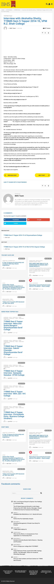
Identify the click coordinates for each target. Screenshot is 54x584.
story (39, 261)
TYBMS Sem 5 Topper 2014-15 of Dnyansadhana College (23, 235)
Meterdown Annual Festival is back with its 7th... (46, 572)
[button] (47, 4)
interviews (6, 318)
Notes (4, 283)
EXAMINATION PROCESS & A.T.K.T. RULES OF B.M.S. (28, 514)
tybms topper (7, 319)
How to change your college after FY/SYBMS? (26, 546)
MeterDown (35, 283)
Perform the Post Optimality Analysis (23, 518)
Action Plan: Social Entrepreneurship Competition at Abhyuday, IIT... (33, 572)
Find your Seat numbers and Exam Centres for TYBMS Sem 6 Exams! (28, 559)
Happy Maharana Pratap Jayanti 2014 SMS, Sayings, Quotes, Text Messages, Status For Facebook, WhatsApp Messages (28, 552)
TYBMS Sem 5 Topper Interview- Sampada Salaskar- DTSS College (14, 373)
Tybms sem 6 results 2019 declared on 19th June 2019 (13, 302)
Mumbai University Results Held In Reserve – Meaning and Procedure (28, 540)
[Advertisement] (15, 46)
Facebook (16, 219)
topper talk (11, 318)
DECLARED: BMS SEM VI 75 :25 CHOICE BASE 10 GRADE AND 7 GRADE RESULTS (38, 265)
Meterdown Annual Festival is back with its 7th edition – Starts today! (39, 285)
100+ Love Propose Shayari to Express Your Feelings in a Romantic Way (28, 502)
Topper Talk (8, 16)
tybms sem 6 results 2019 (8, 300)
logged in (13, 216)
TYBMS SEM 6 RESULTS (20, 529)
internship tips (11, 260)
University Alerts (33, 261)
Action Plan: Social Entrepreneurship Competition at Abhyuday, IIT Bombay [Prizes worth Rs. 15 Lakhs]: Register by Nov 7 (14, 287)
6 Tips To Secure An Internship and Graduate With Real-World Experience (13, 264)
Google (39, 219)
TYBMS (11, 299)
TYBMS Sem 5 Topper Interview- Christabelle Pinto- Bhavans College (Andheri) (14, 415)
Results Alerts (39, 260)
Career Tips (5, 260)
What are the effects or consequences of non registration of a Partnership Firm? (26, 534)
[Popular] (30, 280)
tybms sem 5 (21, 318)
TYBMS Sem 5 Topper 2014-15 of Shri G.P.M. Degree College (24, 247)
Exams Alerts (32, 260)
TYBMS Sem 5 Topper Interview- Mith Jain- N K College (15, 394)
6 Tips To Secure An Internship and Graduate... (8, 572)
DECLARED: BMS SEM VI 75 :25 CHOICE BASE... (20, 571)
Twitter (16, 223)
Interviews (6, 317)
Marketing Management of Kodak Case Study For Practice (27, 524)
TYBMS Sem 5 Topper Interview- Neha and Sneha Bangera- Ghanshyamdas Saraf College (13, 325)
